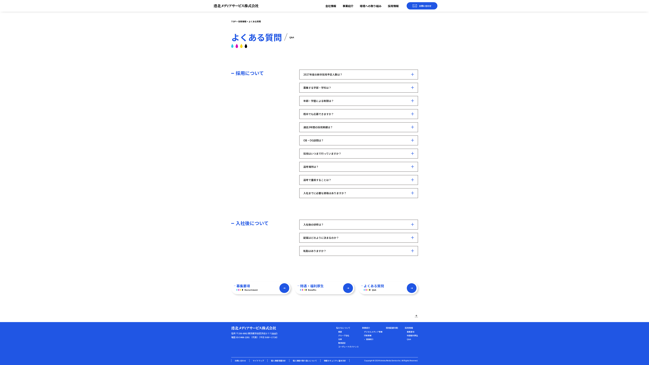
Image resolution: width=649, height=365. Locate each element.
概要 (340, 331)
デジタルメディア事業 (373, 331)
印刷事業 (367, 335)
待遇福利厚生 (412, 335)
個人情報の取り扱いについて (305, 360)
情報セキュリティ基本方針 (335, 360)
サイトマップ (258, 360)
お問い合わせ (240, 360)
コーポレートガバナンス (348, 346)
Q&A (409, 339)
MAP (274, 333)
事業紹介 (348, 6)
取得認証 (342, 343)
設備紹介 (370, 339)
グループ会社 (343, 335)
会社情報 (330, 6)
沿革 (340, 339)
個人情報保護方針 (278, 360)
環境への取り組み (370, 6)
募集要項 (410, 331)
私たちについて (343, 327)
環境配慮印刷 (392, 327)
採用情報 (393, 6)
